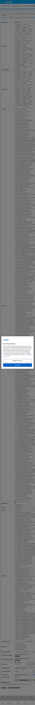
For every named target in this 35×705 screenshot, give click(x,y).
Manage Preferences (17, 360)
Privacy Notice (6, 356)
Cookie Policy (29, 354)
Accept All (17, 365)
